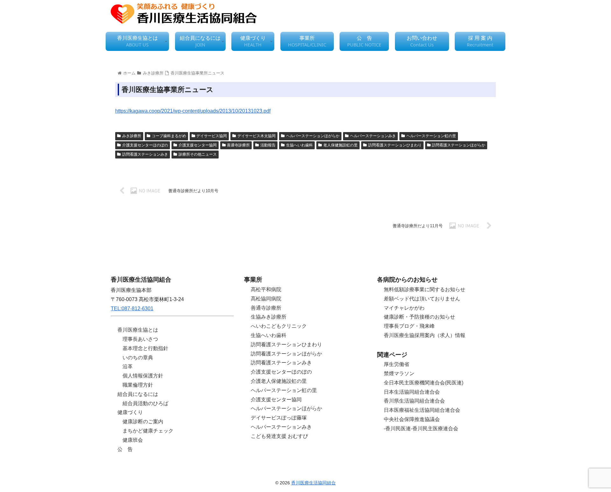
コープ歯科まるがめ (169, 136)
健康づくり (130, 412)
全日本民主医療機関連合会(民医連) (423, 382)
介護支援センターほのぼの (145, 145)
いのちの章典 (138, 357)
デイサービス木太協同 (256, 136)
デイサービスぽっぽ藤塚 (279, 417)
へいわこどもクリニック (279, 326)
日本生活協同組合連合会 (412, 392)
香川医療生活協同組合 (313, 482)
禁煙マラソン (399, 373)
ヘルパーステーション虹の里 (431, 136)
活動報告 (268, 145)
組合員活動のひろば (145, 403)
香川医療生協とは (137, 330)
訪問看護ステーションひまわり (395, 145)
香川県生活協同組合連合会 (414, 401)
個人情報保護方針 (143, 375)
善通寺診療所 (238, 145)
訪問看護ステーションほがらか (458, 145)
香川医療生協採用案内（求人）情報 (424, 335)
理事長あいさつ (140, 339)
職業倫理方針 (138, 385)
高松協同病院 (266, 298)
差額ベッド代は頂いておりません (422, 298)
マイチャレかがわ (404, 308)
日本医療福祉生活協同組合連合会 (422, 410)
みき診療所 (131, 136)
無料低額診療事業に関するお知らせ (424, 289)
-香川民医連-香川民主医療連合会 (421, 428)
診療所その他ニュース (198, 154)
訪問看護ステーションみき (145, 154)
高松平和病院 (266, 289)
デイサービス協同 (211, 136)
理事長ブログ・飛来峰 (409, 326)
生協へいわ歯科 (299, 145)
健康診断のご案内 (143, 421)
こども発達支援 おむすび (279, 436)
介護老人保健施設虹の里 (279, 381)
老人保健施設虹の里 (340, 145)
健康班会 (133, 440)
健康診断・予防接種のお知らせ (419, 317)
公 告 (125, 449)
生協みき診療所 (268, 317)
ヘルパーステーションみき (373, 136)
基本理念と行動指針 (145, 348)
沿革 (128, 366)
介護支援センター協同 (198, 145)
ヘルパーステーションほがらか (313, 136)
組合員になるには (137, 394)
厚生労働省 (396, 364)
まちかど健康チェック (148, 430)
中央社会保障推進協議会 (412, 419)
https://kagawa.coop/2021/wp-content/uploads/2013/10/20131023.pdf (192, 111)
